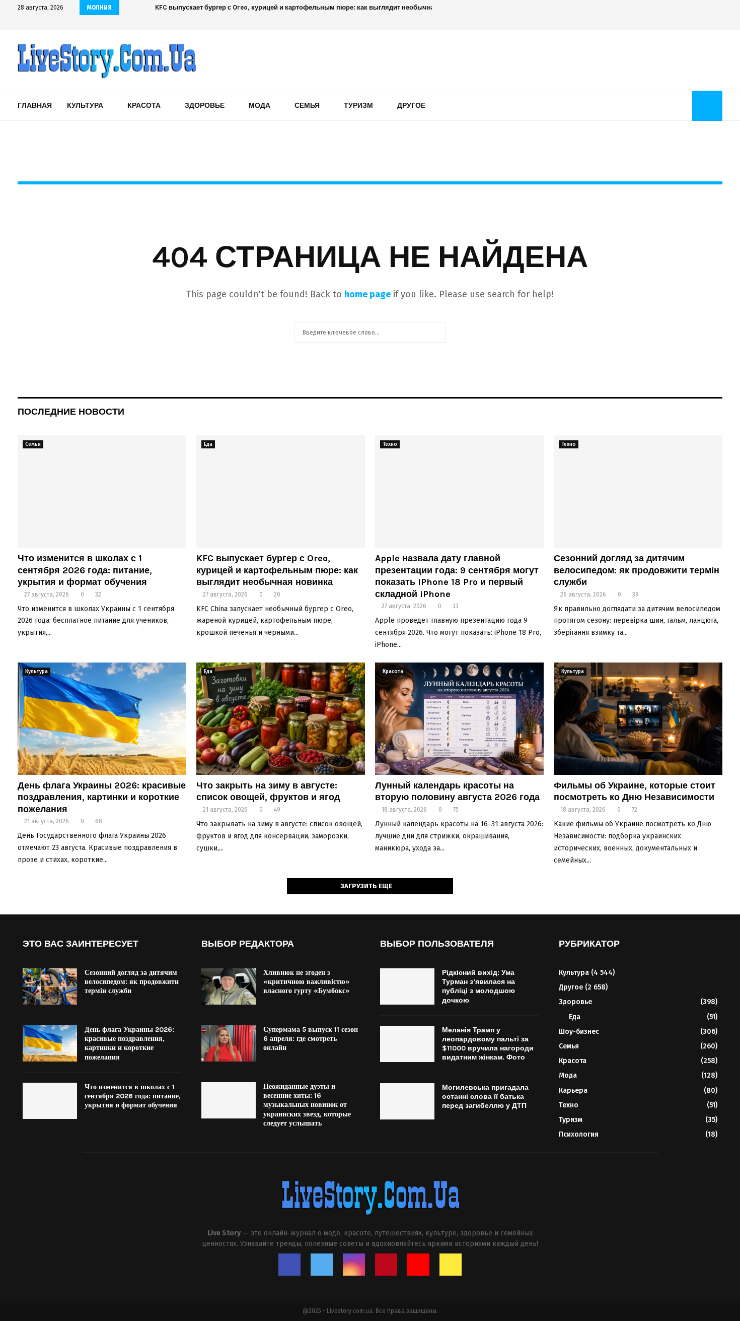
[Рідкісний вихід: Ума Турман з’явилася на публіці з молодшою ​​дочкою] (407, 986)
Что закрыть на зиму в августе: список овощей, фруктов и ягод (268, 791)
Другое (411, 105)
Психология (579, 1134)
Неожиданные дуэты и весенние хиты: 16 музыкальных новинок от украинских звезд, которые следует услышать (307, 1105)
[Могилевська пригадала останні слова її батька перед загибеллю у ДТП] (407, 1101)
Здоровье (205, 105)
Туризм (358, 105)
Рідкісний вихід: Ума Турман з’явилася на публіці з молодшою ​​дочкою (479, 986)
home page (367, 294)
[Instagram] (354, 1264)
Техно (390, 444)
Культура (85, 105)
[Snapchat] (450, 1264)
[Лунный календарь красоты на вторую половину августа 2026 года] (459, 719)
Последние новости (71, 411)
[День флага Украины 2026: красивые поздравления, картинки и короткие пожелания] (102, 719)
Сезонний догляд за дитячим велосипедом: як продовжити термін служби (636, 570)
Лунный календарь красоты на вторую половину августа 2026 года (457, 791)
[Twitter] (322, 1264)
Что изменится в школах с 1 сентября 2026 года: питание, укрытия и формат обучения (85, 570)
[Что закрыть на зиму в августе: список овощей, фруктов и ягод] (280, 719)
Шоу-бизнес (579, 1031)
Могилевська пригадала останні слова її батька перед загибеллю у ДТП (485, 1096)
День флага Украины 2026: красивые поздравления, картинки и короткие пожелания (102, 797)
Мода (259, 105)
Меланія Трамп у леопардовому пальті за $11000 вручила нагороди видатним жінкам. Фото (488, 1044)
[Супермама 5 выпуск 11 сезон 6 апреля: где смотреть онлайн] (228, 1043)
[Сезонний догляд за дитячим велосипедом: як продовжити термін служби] (638, 491)
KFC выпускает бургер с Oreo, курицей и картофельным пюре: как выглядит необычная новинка (277, 570)
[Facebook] (289, 1264)
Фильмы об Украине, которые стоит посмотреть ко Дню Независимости (634, 791)
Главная (35, 105)
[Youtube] (418, 1264)
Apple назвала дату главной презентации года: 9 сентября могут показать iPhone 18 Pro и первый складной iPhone (457, 576)
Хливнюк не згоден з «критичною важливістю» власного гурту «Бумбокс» (306, 981)
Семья (307, 105)
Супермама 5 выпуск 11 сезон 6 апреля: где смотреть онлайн (310, 1038)
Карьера (573, 1090)
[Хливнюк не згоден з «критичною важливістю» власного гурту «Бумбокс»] (228, 986)
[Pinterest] (386, 1264)
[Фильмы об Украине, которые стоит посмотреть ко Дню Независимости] (638, 719)
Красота (144, 105)
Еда (208, 444)
